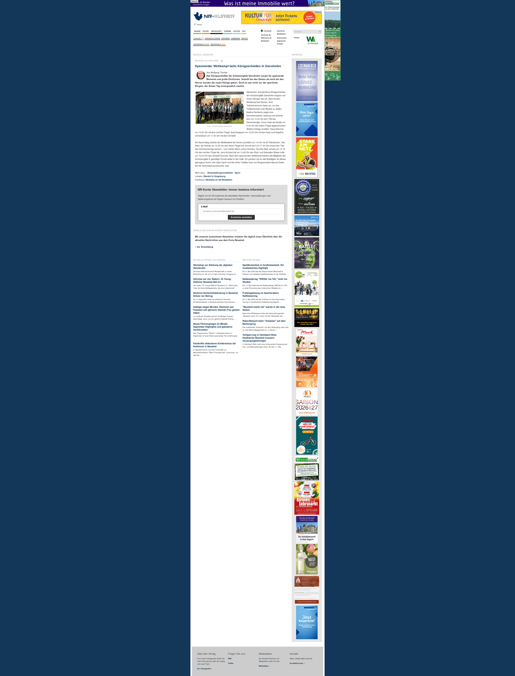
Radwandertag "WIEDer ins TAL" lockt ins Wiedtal (264, 280)
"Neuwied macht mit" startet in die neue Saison (263, 308)
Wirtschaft (216, 31)
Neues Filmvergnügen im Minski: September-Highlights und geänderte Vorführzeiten (212, 326)
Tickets (296, 37)
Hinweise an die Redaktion (219, 179)
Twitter (230, 663)
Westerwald (201, 44)
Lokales (197, 38)
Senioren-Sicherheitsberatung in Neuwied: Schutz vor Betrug (215, 294)
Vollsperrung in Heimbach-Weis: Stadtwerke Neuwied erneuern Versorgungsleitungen (259, 337)
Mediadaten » (264, 666)
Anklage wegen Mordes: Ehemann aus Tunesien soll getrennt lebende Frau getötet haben (216, 309)
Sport (237, 172)
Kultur (236, 31)
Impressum (281, 41)
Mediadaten (281, 34)
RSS (230, 658)
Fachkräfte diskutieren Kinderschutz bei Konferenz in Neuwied (214, 345)
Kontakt (280, 44)
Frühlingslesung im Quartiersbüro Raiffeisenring (260, 294)
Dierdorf (208, 54)
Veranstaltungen (212, 38)
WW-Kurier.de (266, 38)
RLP (244, 31)
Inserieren (281, 31)
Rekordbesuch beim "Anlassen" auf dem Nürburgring (264, 322)
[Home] (195, 24)
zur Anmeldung (205, 246)
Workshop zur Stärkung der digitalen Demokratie (212, 266)
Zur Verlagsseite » (204, 668)
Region (197, 31)
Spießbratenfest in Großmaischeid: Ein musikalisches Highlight (263, 266)
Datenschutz (282, 38)
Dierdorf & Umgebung (214, 176)
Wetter (244, 38)
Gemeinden (235, 38)
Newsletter (265, 41)
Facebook (267, 31)
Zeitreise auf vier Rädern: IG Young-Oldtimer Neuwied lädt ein (212, 280)
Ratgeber (225, 38)
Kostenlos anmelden (241, 217)
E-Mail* (204, 207)
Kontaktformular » (297, 663)
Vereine (227, 31)
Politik (205, 31)
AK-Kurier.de (266, 35)
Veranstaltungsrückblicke (220, 172)
